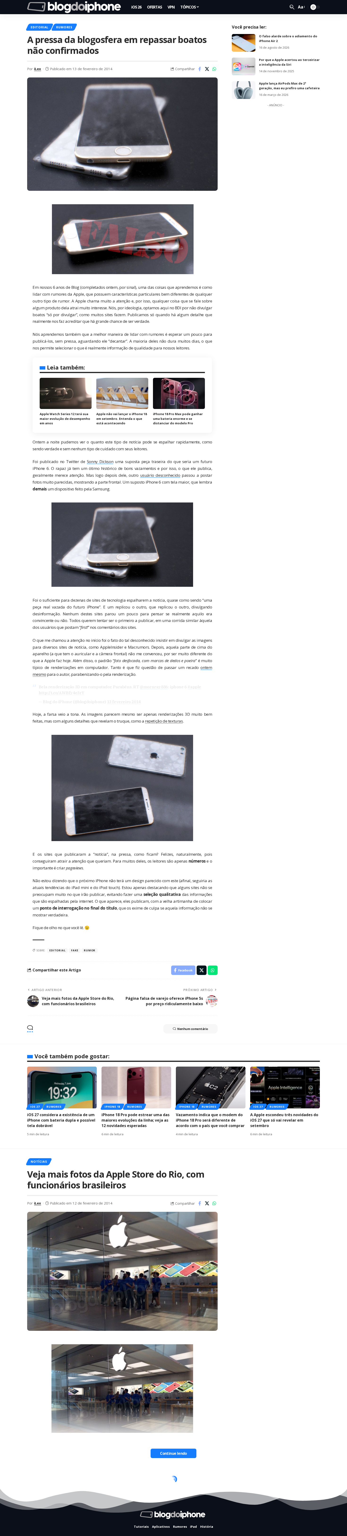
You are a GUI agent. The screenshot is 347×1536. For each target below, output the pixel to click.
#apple (194, 686)
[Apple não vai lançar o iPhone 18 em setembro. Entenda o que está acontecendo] (122, 393)
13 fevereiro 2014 (124, 701)
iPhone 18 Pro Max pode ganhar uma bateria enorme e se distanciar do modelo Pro (178, 418)
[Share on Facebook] (199, 69)
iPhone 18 (112, 1106)
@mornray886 (154, 686)
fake (74, 950)
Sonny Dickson (100, 461)
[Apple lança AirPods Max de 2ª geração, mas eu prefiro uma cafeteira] (243, 90)
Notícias (39, 1161)
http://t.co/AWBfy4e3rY (62, 692)
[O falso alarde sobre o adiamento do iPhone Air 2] (243, 43)
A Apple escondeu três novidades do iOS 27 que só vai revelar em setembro (284, 1120)
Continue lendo (173, 1453)
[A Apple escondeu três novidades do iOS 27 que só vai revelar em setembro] (285, 1087)
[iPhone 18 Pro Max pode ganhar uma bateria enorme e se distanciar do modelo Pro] (179, 393)
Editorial (39, 27)
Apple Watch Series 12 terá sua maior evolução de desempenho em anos (65, 418)
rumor (89, 950)
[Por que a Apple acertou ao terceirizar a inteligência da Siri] (243, 66)
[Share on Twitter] (207, 69)
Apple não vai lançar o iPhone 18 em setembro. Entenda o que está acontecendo (121, 418)
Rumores (64, 27)
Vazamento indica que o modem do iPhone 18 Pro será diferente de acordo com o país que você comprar (210, 1120)
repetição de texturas (164, 721)
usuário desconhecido (160, 475)
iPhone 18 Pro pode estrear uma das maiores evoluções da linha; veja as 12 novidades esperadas (135, 1120)
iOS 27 (35, 1106)
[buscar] (292, 7)
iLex (37, 68)
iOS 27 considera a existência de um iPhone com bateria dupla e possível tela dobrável (61, 1120)
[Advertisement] (275, 180)
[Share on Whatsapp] (214, 69)
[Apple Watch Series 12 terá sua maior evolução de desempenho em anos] (66, 393)
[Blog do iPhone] (75, 7)
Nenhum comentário (192, 1029)
